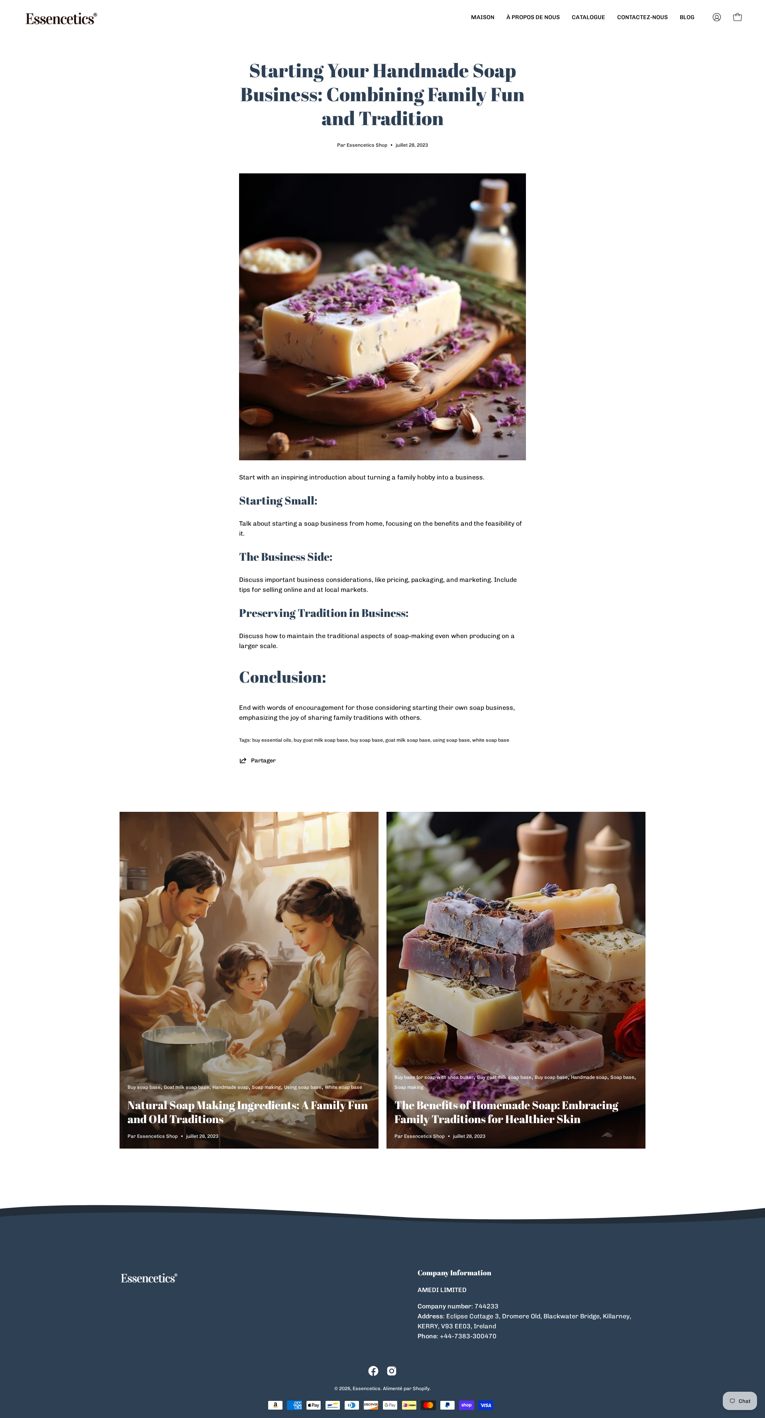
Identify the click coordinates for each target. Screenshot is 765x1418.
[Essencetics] (62, 17)
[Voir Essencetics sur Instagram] (392, 1371)
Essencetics (367, 1388)
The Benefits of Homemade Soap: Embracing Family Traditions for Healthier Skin (506, 1111)
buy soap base (366, 740)
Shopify (421, 1388)
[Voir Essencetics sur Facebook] (373, 1371)
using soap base (451, 740)
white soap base (490, 740)
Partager (263, 760)
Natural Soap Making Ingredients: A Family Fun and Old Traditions (248, 1111)
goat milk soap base (407, 740)
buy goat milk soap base (321, 740)
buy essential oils (271, 740)
